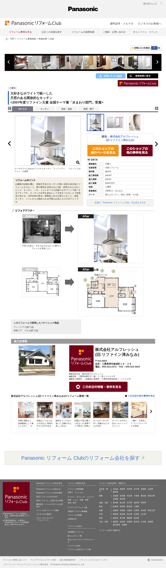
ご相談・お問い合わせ (114, 32)
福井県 (136, 503)
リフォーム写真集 (75, 515)
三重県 (136, 506)
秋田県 (129, 489)
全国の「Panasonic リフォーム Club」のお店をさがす (120, 202)
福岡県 (115, 522)
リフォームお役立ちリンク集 (79, 549)
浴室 (69, 500)
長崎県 (129, 522)
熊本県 (136, 522)
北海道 (115, 489)
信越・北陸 (103, 503)
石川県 (129, 503)
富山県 (122, 503)
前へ (9, 62)
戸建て (70, 492)
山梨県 (115, 499)
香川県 (122, 518)
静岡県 (122, 506)
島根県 (122, 514)
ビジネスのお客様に (44, 514)
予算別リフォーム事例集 (77, 511)
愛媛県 (129, 518)
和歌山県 (151, 510)
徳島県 (115, 518)
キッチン (44, 109)
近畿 (101, 510)
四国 (101, 518)
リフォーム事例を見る (20, 32)
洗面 (81, 500)
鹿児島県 (116, 525)
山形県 (150, 489)
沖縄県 (124, 525)
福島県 (115, 492)
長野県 (143, 503)
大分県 (143, 522)
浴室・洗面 (66, 109)
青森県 (122, 489)
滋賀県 (115, 510)
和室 (87, 500)
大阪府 (129, 510)
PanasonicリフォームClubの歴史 (49, 493)
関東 (101, 496)
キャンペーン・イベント (145, 32)
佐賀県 (122, 522)
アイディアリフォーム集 (77, 507)
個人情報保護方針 (68, 559)
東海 (101, 506)
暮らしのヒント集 (75, 536)
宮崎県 (150, 522)
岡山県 (129, 514)
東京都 (143, 496)
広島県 (136, 514)
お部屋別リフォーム (76, 532)
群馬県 (122, 496)
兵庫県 (136, 510)
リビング (90, 497)
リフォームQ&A (74, 546)
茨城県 (115, 496)
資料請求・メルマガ (121, 23)
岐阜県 (115, 506)
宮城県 (143, 489)
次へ (157, 62)
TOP (12, 39)
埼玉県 (129, 496)
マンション (79, 492)
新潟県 (115, 503)
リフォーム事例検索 (26, 39)
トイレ (75, 500)
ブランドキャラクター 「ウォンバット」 (45, 519)
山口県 (143, 514)
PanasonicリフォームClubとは (48, 489)
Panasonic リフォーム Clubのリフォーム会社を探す (80, 458)
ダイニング (80, 497)
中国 (101, 514)
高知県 (136, 518)
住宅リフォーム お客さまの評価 (49, 500)
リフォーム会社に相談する (109, 530)
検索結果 (43, 39)
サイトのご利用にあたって (15, 559)
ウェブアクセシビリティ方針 (43, 559)
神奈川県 (151, 496)
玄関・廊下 (88, 109)
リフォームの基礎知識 (83, 32)
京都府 (122, 510)
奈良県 (143, 510)
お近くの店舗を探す (52, 32)
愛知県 (129, 506)
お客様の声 (72, 519)
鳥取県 (115, 514)
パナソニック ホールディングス (93, 559)
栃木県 (122, 499)
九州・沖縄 (103, 522)
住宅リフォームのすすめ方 (47, 497)
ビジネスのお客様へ (149, 23)
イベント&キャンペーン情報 (47, 510)
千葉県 (136, 496)
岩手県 (136, 489)
